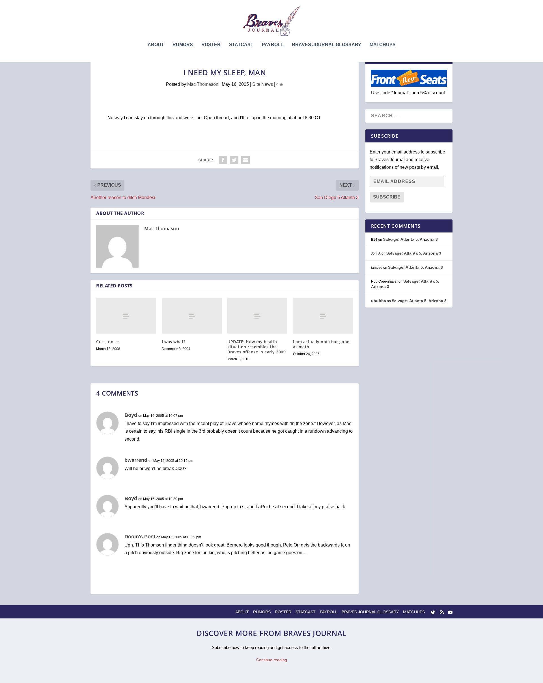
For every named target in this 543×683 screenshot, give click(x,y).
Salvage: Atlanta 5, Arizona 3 (410, 239)
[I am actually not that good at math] (323, 316)
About (156, 44)
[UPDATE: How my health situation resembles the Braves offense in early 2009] (257, 316)
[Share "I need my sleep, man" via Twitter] (234, 160)
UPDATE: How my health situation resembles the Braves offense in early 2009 (256, 347)
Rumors (183, 44)
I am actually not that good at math (321, 344)
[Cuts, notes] (126, 316)
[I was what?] (192, 316)
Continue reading (271, 660)
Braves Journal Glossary (326, 44)
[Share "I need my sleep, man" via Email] (245, 160)
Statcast (241, 44)
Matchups (383, 44)
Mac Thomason (202, 84)
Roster (211, 44)
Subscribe (386, 197)
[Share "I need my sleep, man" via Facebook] (223, 160)
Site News (262, 84)
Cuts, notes (108, 341)
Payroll (272, 44)
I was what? (174, 341)
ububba (378, 300)
